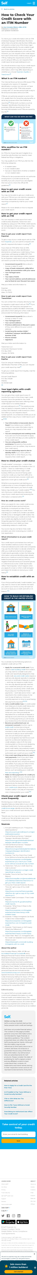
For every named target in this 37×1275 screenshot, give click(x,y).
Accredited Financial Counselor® (13, 953)
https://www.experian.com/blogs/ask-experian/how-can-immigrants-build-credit (18, 923)
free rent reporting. (12, 773)
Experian (20, 72)
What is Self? (4, 1184)
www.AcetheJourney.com (10, 972)
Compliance (22, 1231)
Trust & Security (5, 1192)
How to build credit (6, 1204)
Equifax (26, 72)
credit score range (8, 808)
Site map (33, 1201)
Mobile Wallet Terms (9, 1231)
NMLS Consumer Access (29, 1243)
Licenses (20, 1243)
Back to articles (9, 9)
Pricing (3, 1189)
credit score (13, 787)
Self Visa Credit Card (7, 1196)
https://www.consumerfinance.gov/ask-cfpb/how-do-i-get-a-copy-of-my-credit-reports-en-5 (19, 893)
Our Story (4, 1187)
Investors (33, 1189)
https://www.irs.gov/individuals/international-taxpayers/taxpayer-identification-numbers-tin (20, 851)
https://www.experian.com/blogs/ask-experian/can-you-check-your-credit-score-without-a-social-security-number (19, 862)
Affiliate (33, 1204)
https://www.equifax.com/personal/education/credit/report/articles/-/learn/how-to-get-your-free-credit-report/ (20, 881)
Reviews (3, 1201)
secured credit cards (21, 676)
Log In (29, 3)
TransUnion (5, 74)
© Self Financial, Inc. (8, 1227)
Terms (17, 1229)
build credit (9, 727)
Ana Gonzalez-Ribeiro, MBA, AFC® (15, 27)
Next (18, 1141)
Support (3, 1198)
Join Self (5, 1208)
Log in (4, 1211)
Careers (33, 1187)
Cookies (11, 1229)
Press (32, 1192)
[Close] (34, 1254)
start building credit (18, 669)
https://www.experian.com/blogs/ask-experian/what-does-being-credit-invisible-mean (18, 912)
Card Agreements (8, 1234)
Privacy (4, 1229)
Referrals (33, 1198)
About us (33, 1184)
